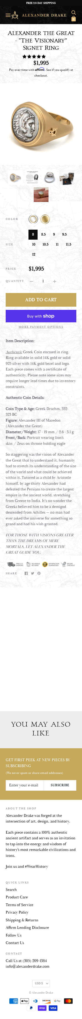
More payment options (41, 327)
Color (12, 219)
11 (57, 244)
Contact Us (15, 942)
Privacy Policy (17, 912)
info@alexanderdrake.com (27, 966)
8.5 (43, 234)
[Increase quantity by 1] (55, 281)
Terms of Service (19, 904)
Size (9, 244)
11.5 (68, 244)
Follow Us (13, 935)
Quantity (15, 281)
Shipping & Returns (22, 920)
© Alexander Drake (41, 993)
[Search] (73, 12)
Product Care (17, 897)
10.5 (46, 244)
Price (11, 269)
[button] (34, 56)
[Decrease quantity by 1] (31, 281)
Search (11, 889)
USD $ (39, 983)
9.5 (64, 234)
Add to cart (41, 300)
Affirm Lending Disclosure (27, 927)
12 (33, 254)
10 (33, 244)
